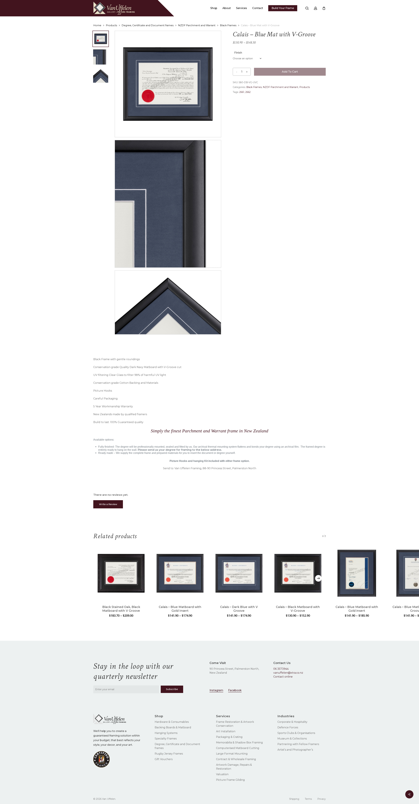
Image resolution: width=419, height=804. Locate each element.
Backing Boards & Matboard (173, 727)
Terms (308, 798)
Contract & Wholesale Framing (236, 759)
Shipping (294, 798)
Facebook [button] (235, 690)
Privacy (321, 798)
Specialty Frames (166, 738)
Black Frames (228, 25)
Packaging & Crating (229, 736)
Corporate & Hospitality (292, 721)
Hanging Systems (166, 733)
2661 (241, 92)
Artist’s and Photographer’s (295, 749)
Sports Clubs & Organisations (296, 733)
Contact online (283, 676)
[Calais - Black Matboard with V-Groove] (298, 573)
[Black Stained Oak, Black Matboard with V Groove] (121, 573)
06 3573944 (281, 668)
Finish (238, 52)
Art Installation (225, 731)
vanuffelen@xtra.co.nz (288, 672)
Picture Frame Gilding (230, 779)
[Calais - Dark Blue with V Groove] (239, 573)
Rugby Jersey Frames (169, 753)
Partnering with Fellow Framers (298, 744)
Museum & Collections (292, 738)
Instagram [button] (216, 690)
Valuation (222, 774)
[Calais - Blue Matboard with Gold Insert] (180, 573)
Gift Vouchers (164, 759)
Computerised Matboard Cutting (237, 748)
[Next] (318, 578)
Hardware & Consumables (172, 721)
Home (97, 25)
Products (111, 25)
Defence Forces (287, 727)
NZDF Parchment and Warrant (196, 25)
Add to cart (290, 71)
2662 (248, 92)
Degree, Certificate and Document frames (147, 25)
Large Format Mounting (232, 753)
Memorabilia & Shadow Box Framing (239, 742)
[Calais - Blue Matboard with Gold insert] (357, 573)
